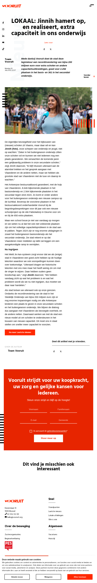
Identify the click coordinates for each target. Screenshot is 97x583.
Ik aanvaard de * (50, 431)
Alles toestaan (80, 577)
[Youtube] (3, 42)
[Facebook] (44, 49)
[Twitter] (51, 49)
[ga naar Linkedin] (3, 36)
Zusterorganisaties (13, 534)
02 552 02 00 (13, 514)
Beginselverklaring (12, 538)
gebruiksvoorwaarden (57, 431)
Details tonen (17, 577)
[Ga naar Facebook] (3, 23)
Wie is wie (52, 519)
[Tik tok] (3, 49)
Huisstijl (51, 538)
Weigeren (48, 577)
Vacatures (52, 534)
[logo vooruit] (11, 5)
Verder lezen (87, 76)
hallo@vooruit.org (14, 517)
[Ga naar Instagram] (3, 29)
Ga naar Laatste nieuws (20, 332)
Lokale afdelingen (55, 515)
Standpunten (54, 507)
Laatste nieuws (55, 511)
